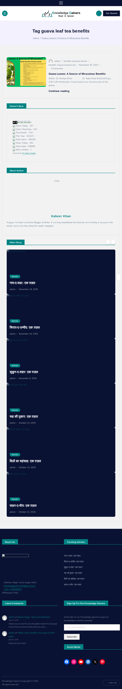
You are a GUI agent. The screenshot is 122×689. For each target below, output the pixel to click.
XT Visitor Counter (29, 153)
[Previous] (108, 242)
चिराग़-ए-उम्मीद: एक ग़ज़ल (25, 327)
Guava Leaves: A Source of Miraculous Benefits (65, 38)
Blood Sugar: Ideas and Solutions (34, 617)
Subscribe (72, 637)
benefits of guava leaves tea (62, 65)
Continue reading (59, 91)
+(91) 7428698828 (13, 589)
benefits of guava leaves (75, 61)
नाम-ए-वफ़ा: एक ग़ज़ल (22, 283)
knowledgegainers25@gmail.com (20, 586)
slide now (113, 683)
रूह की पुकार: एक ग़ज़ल (24, 416)
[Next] (113, 242)
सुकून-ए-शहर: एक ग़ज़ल (24, 372)
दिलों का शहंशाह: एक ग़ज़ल (25, 461)
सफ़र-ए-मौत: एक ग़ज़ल (23, 505)
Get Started (111, 13)
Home (36, 38)
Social (15, 276)
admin (57, 61)
